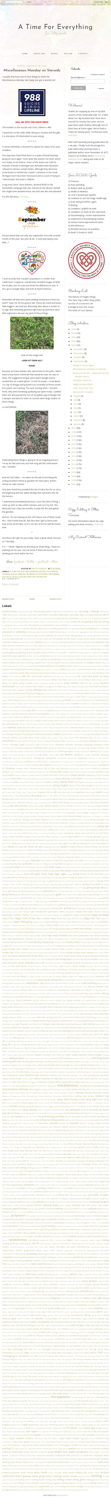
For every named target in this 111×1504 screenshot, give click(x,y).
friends (76, 874)
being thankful (71, 683)
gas (32, 881)
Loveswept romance (15, 1051)
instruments (43, 987)
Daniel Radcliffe (45, 785)
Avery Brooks (48, 663)
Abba (26, 625)
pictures (40, 1201)
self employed (51, 1291)
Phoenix (5, 1202)
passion (5, 1192)
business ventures (10, 714)
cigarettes (52, 748)
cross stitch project (47, 779)
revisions (28, 1260)
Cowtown (18, 772)
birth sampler (18, 690)
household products (53, 963)
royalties (21, 1271)
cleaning (37, 751)
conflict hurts (42, 762)
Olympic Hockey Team (46, 1175)
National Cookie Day (46, 1130)
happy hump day (58, 918)
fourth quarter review (38, 871)
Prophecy (59, 1226)
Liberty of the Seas (41, 1038)
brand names (54, 704)
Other (54, 561)
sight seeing (103, 1298)
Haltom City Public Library (88, 912)
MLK (88, 1089)
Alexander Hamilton (101, 635)
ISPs (46, 990)
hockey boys (48, 942)
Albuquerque (76, 635)
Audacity (71, 659)
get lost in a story (38, 884)
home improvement (21, 956)
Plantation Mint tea (81, 1205)
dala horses (40, 782)
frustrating (7, 877)
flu (34, 864)
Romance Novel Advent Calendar (23, 1267)
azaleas (90, 662)
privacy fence (34, 1223)
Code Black (42, 755)
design (89, 799)
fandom (64, 846)
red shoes (50, 1247)
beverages (48, 687)
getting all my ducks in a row (95, 884)
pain (35, 1188)
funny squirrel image (65, 877)
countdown (93, 765)
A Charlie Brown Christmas (66, 618)
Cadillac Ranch (82, 714)
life (68, 1037)
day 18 (67, 789)
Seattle (86, 1288)
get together (76, 884)
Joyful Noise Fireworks (52, 1007)
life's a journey (9, 1041)
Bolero (98, 693)
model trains (14, 1093)
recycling (29, 1247)
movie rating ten (79, 1103)
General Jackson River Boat (76, 881)
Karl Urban (64, 1010)
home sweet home (66, 956)
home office (38, 956)
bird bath (94, 686)
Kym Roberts (34, 1024)
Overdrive (10, 1188)
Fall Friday (101, 843)
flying (45, 864)
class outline (18, 751)
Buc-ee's (32, 710)
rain (39, 1236)
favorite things (102, 850)
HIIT (45, 939)
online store (85, 1178)
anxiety (57, 653)
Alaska (67, 635)
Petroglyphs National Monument (72, 1199)
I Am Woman (62, 969)
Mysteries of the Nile (85, 1120)
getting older (29, 888)
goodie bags (96, 898)
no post (22, 1161)
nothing (30, 1168)
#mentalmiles (68, 612)
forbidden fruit (98, 864)
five (91, 860)
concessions (7, 762)
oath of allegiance (27, 1171)
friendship (99, 874)
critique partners (78, 775)
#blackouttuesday (26, 612)
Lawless (85, 1028)
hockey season (51, 949)
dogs (86, 812)
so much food (40, 1308)
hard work (71, 922)
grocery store (31, 908)
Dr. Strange (24, 819)
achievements (78, 625)
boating (79, 693)
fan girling (47, 847)
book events (59, 697)
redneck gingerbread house (28, 1250)
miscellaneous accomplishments (94, 1086)
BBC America (32, 676)
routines (99, 1267)
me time (20, 1072)
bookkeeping (58, 700)
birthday (28, 690)
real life (35, 1243)
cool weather (45, 765)
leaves (102, 1031)
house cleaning (25, 962)
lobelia (43, 1045)
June (76, 404)
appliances (7, 656)
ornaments (29, 1184)
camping (5, 721)
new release (23, 1154)
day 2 (78, 789)
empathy (59, 833)
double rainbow (30, 816)
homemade (93, 956)
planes (22, 1205)
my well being (29, 1120)
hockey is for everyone (44, 946)
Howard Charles (34, 966)
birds (8, 690)
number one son (57, 1168)
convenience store (16, 765)
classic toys (28, 751)
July (76, 400)
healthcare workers (101, 929)
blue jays (46, 693)
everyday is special (59, 837)
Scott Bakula (43, 1284)
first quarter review (49, 860)
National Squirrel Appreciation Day (34, 1144)
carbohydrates (12, 724)
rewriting (52, 1261)
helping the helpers (101, 932)
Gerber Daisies (15, 884)
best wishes (20, 687)
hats (35, 929)
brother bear (54, 707)
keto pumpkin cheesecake (92, 1014)
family (11, 846)
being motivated (41, 683)
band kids (14, 673)
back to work (34, 666)
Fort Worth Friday (52, 867)
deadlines (80, 792)
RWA (28, 1274)
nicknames (51, 1157)
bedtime (32, 680)
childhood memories (44, 734)
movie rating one (45, 1103)
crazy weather (8, 775)
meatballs (53, 1072)
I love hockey (90, 969)
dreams (44, 819)
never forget (7, 1151)
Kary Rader (79, 1010)
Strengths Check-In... (82, 380)
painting (41, 1188)
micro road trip (91, 1079)
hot (39, 959)
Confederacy (18, 762)
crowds (73, 779)
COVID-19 (96, 768)
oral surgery (57, 1181)
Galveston (6, 881)
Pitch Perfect (84, 1202)
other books (40, 1185)
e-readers (72, 823)
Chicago (9, 734)
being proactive (56, 683)
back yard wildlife (57, 666)
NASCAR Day (64, 1123)
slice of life (42, 1305)
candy (44, 721)
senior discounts (102, 1291)
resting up (51, 1257)
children (57, 734)
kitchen (36, 1021)
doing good (93, 813)
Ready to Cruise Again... (84, 365)
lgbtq (24, 1038)
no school (50, 1161)
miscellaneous (67, 1085)
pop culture (39, 1212)
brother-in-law (66, 707)
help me (89, 932)
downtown (86, 816)
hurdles (90, 966)
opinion (38, 1181)
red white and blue (65, 1247)
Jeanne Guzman (98, 997)
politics (30, 1212)
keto (40, 1014)
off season (54, 1171)
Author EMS (97, 659)
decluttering (25, 796)
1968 (4, 615)
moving (21, 1106)
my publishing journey (51, 1116)
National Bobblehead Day (79, 1127)
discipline (21, 809)
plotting (59, 1208)
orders (77, 1181)
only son (5, 1181)
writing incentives (37, 577)
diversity (56, 809)
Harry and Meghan (38, 925)
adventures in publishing (14, 632)
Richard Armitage (68, 1261)
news (88, 1154)
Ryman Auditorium (39, 1274)
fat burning (55, 850)
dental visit (57, 799)
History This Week (25, 942)
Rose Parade (82, 1267)
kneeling (76, 1021)
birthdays (37, 690)
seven (76, 1295)
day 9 (35, 792)
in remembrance (88, 980)
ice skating (21, 976)
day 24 (106, 789)
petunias (95, 1199)
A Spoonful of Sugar (62, 622)
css (107, 779)
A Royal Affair (23, 622)
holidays (90, 952)
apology (80, 653)
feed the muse (35, 854)
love (44, 1048)
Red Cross (39, 1247)
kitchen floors (46, 1021)
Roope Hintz (71, 1267)
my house (84, 1113)
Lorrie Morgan (14, 1048)
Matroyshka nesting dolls (54, 1068)
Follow (68, 54)
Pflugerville (104, 1199)
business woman (27, 714)
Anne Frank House (81, 649)
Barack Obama (50, 673)
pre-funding (66, 1216)
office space (82, 1171)
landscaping (7, 1028)
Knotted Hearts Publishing (92, 1021)
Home (25, 54)
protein (67, 1226)
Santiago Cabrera (98, 1278)
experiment (90, 840)
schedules (6, 1284)
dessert (21, 802)
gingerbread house (35, 891)
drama (37, 819)
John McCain (71, 1004)
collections (79, 755)
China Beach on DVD (100, 734)
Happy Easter (8, 918)
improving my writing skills (49, 979)
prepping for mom (21, 1219)
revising (19, 1261)
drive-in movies (54, 820)
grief (17, 908)
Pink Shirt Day (64, 1202)
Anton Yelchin (48, 652)
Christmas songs (101, 744)
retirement (68, 1257)
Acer (70, 625)
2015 (74, 452)
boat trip (71, 693)
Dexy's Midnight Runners (80, 803)
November (79, 353)
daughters (90, 785)
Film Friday (52, 857)
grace (46, 901)
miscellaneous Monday (23, 574)
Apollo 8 (73, 652)
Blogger (94, 496)
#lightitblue (57, 612)
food (60, 863)
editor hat (65, 830)
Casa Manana (57, 724)
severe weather (85, 1295)
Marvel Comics (8, 1068)
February (78, 420)
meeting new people (100, 1072)
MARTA (77, 1065)
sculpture (62, 1284)
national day (60, 1130)
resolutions (7, 1257)
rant (30, 1240)
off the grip (63, 1171)
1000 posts (104, 612)
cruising (96, 778)
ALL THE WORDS (56, 639)
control (5, 765)
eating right (103, 826)
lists (75, 1041)
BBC (24, 676)
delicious (105, 796)
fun (13, 877)
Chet (4, 734)
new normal (13, 1154)
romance (5, 1267)
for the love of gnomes (81, 864)
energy (5, 837)
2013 (74, 460)
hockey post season (18, 949)
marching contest (72, 1062)
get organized (52, 884)
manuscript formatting (61, 1058)
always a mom (96, 639)
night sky (89, 1157)
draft (32, 820)
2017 (74, 444)
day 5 (15, 792)
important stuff (102, 976)
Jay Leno (79, 997)
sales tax (14, 1278)
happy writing (51, 922)
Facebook (19, 561)
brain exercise (30, 704)
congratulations (55, 762)
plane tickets (13, 1205)
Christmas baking (43, 741)
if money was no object (51, 976)
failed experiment (28, 843)
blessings (6, 693)
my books (93, 1109)
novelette (38, 1168)
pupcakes (57, 1233)
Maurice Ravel (103, 1068)
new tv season (55, 1154)
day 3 (4, 792)
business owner (89, 710)
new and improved (54, 1151)
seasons (78, 1288)
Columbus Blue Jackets (22, 758)
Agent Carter (55, 632)
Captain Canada (66, 721)
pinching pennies (52, 1202)
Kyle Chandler (22, 1024)
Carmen (29, 724)
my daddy (15, 1113)
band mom (24, 673)
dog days (71, 813)
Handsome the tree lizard (41, 915)
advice (38, 632)
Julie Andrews (99, 1007)
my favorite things (72, 1113)
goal (47, 895)
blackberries (74, 690)
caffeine (92, 714)
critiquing (91, 775)
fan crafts (19, 847)
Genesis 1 (92, 881)
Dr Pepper (96, 816)
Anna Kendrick (67, 649)
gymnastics (53, 912)
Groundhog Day (43, 908)
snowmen (30, 1308)
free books (66, 870)
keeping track (19, 1014)
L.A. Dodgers (45, 1024)
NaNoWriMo (43, 1123)
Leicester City (34, 1034)
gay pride (54, 881)
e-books (63, 823)
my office (33, 1117)
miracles (38, 1086)
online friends (62, 1178)
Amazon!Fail (25, 642)
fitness (86, 860)
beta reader (38, 686)
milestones (42, 1082)
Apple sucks (97, 653)
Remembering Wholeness (98, 1250)
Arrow (106, 656)
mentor (25, 1079)
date (83, 785)
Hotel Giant (104, 959)
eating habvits (79, 826)
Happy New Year (92, 918)
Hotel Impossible (9, 963)
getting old (18, 888)
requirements (60, 1254)
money (106, 1093)
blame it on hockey (92, 690)
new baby (67, 1151)
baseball (96, 673)
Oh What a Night (8, 1175)
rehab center (49, 1250)
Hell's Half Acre (74, 932)
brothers (77, 707)
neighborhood (57, 1147)
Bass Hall (104, 673)
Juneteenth (10, 1010)
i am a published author (46, 969)
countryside (74, 768)
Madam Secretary (43, 1055)
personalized (7, 1199)
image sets (72, 976)
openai (25, 1181)
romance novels (45, 1267)
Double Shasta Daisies (47, 816)
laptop (15, 1027)
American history (14, 646)
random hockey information (89, 1236)
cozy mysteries (29, 772)
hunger (82, 966)
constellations (80, 762)
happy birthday (100, 914)
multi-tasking (59, 1106)
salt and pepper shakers (30, 1278)
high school (41, 935)
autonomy (21, 663)
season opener (38, 1288)
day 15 (49, 789)
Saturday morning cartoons (29, 1281)
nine (95, 1157)
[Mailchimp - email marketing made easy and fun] (100, 89)
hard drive (62, 922)
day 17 (61, 789)
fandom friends (76, 847)
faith (70, 843)
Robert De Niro (13, 1264)
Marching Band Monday (32, 1062)
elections (94, 830)
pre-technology (78, 1216)
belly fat (84, 683)
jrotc (65, 1007)
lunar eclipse (86, 1051)
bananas (57, 669)
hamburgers (7, 915)
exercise (97, 836)
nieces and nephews (65, 1157)
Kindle (71, 1017)
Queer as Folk (21, 1236)
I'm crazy (76, 973)
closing (76, 751)
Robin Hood (37, 1264)
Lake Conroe (89, 1024)
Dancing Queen (88, 782)
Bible (60, 686)
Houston (95, 963)
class (107, 748)
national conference (28, 1130)
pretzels (70, 1219)
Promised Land (25, 1226)
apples (106, 652)
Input (18, 987)
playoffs (31, 1209)
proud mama (88, 1226)
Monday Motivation (93, 1093)
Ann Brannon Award (51, 649)
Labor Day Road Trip (83, 388)
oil (17, 1175)
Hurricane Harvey (101, 966)
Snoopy (15, 1308)
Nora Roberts (49, 1164)
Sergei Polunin (30, 1295)
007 (76, 612)
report (40, 1254)
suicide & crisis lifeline (14, 577)
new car (75, 1151)
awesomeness (77, 663)
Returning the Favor (89, 1257)
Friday (44, 874)
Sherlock (6, 1298)
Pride (76, 1219)
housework (86, 963)
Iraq (34, 990)
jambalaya (15, 997)
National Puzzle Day (60, 1140)
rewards (37, 1261)
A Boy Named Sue (46, 618)
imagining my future (86, 976)
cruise (79, 778)
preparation (7, 1219)
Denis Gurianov (21, 799)
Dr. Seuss (14, 819)
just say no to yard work (40, 1010)
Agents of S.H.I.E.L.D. (70, 632)
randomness (17, 1240)
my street (76, 1116)
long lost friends (73, 1045)
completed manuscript (66, 758)
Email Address (78, 77)
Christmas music (47, 745)
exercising (30, 840)
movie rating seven (62, 1103)
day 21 (89, 789)
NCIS (33, 1147)
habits (62, 912)
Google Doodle (26, 901)
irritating (40, 990)
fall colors (92, 843)
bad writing (15, 669)
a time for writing (19, 571)
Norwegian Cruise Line (92, 1164)
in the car (99, 980)
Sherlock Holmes (18, 1298)
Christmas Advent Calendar (25, 741)
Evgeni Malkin (74, 837)
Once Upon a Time (80, 1174)
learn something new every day (48, 1031)
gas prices (38, 881)
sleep (4, 1305)
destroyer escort (32, 803)
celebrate (11, 727)
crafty (65, 772)
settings (70, 1295)
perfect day (51, 1195)
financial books (73, 857)
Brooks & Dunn (41, 707)
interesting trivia (56, 987)
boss (85, 700)
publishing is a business (80, 1229)
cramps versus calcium (77, 772)
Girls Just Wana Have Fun (68, 891)
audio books (80, 659)
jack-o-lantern (95, 993)
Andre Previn (72, 646)
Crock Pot (6, 779)
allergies (80, 639)
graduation (54, 901)
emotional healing (48, 833)
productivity (59, 1223)
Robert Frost (25, 1264)
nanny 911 (33, 1123)
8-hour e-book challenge (16, 618)
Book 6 (14, 697)
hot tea (84, 959)
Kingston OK (28, 1021)
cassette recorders (81, 724)
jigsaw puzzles (74, 1000)
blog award (21, 693)
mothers (17, 1100)
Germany (26, 884)
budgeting (50, 710)
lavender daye (75, 1027)
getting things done (95, 887)
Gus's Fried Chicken (21, 912)
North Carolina (62, 1164)
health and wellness (83, 928)
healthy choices (9, 932)
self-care (60, 1291)
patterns (47, 1191)
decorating (36, 795)
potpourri (41, 574)
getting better (8, 888)
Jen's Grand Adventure (21, 1000)
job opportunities (89, 1000)
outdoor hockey (77, 1185)
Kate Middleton (90, 1010)
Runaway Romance (81, 1271)
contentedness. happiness (98, 762)
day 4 (9, 792)
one (90, 1175)
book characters (34, 697)
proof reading (48, 1226)
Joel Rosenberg (50, 1004)
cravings (91, 772)
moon (65, 1096)
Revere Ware (103, 1257)
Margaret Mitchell (18, 1065)
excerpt (89, 837)
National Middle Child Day (41, 1137)
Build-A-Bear (65, 710)
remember (68, 1250)
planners (38, 1205)
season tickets (52, 1288)
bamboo (49, 669)
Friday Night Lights (57, 874)
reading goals (25, 1243)
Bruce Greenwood (89, 707)
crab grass (40, 772)
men (85, 1075)
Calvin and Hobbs (89, 717)
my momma (16, 1116)
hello (83, 932)
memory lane (56, 1075)
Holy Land (99, 953)
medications (71, 1072)
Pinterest (74, 1202)
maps (73, 1058)
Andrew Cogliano (85, 646)
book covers (47, 697)
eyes (107, 840)
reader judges (95, 1240)
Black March (63, 690)
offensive (72, 1171)
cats (101, 724)
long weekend (86, 1044)
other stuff (50, 1185)
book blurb (22, 697)
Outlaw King (99, 1185)
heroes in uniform (15, 935)
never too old (39, 1151)
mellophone (12, 1075)
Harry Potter (53, 925)
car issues (77, 721)
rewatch (44, 1261)
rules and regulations (64, 1271)
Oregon (84, 1181)
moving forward (32, 1106)
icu (28, 976)
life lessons (103, 1038)
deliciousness (8, 799)
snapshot (105, 1305)
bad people (92, 666)
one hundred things (101, 1175)
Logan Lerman (53, 1045)
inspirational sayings (29, 987)
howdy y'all (47, 966)
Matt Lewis (79, 1068)
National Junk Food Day (58, 1134)
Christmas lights (17, 744)
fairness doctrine (51, 843)
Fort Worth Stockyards (99, 867)
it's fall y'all (87, 990)
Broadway (30, 707)
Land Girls (105, 1024)
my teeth (92, 1116)
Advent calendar (30, 628)
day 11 (26, 789)
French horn (103, 871)
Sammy (44, 1278)
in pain (78, 980)
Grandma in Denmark (27, 905)
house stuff (39, 963)
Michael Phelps (70, 1079)
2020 (74, 432)
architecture (45, 656)
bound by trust (102, 700)
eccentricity (29, 830)
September (53, 574)
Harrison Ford (24, 925)
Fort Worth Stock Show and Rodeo (75, 867)
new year (67, 1154)
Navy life (27, 1147)
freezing (94, 871)
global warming (32, 895)
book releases (14, 700)
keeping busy (7, 1014)
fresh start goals (32, 874)
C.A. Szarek (71, 714)
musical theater (58, 1110)
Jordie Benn (28, 1007)
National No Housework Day (64, 1137)
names (25, 1123)
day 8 (30, 792)
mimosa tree (90, 1082)
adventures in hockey (98, 628)
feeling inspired (102, 854)
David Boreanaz (102, 785)
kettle (19, 1017)
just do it (26, 1010)
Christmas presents (64, 744)
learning (66, 1031)
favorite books (76, 850)
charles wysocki (61, 731)
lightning (20, 1041)
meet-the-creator (83, 1072)
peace (71, 1192)
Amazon (15, 642)
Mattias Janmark (90, 1068)
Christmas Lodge (32, 745)
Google (16, 901)
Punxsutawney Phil (44, 1233)
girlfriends (48, 891)
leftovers (12, 1034)
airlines (42, 635)
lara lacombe (24, 1027)
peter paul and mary (36, 1199)
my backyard (72, 1109)
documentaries (12, 813)
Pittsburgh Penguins (99, 1201)
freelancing (85, 871)
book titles (48, 700)
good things (85, 898)
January (77, 424)
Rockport (80, 1264)
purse (64, 1233)
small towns (65, 1305)
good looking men (51, 898)
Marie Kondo (44, 1065)
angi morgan (30, 649)
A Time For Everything (55, 27)
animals (39, 649)
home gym (6, 956)
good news (63, 898)
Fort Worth (14, 867)
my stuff (84, 1116)
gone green (83, 894)
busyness (45, 713)
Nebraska (40, 1147)
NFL (18, 1157)
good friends (27, 898)
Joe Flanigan (15, 1004)
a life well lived (85, 618)
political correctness (17, 1212)
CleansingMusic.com (50, 751)
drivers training (83, 820)
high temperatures (16, 939)
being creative (25, 683)
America (39, 642)
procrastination (46, 1223)
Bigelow (75, 687)
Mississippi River (58, 1089)
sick (81, 1298)
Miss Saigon (34, 1089)
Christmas (8, 740)
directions (78, 806)
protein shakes (77, 1226)
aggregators (85, 632)
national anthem (60, 1127)
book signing (38, 700)
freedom (75, 871)
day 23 (100, 789)
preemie (89, 1216)
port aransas (58, 1212)
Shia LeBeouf (31, 1298)
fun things (20, 877)
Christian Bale (86, 738)
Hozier (55, 966)
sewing (95, 1295)
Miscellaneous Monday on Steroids (89, 369)
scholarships (17, 1284)
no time (59, 1161)
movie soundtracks (95, 1103)
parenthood (89, 1188)
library (52, 1038)
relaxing (59, 1250)
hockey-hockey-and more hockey (51, 953)
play (100, 1205)
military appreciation (64, 1082)
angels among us (16, 649)
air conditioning (24, 635)
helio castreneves (60, 932)
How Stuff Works (19, 966)
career (22, 724)
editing (51, 830)
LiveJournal (104, 1041)
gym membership (39, 912)
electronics (104, 830)
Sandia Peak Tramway (81, 1278)
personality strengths (98, 1195)
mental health (15, 1079)
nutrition (79, 1168)
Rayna (70, 1240)
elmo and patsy (15, 833)
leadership (29, 1031)
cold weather (66, 754)
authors (12, 663)
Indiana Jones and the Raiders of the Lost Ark (62, 983)
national (28, 1127)
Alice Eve (6, 639)
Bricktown (104, 704)
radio (35, 1236)
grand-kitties (89, 901)
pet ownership (20, 1198)
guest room (98, 908)
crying (103, 779)
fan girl (38, 846)
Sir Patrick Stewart (72, 1302)
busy (38, 714)
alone (86, 639)
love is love (65, 1048)
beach (4, 680)
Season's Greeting (66, 1288)
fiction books (19, 857)
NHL (22, 1157)
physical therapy (29, 1202)
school (26, 1284)
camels (99, 717)
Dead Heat (61, 792)
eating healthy (91, 826)
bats (11, 676)
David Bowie (7, 789)
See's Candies (20, 1291)
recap (106, 1243)
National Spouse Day (10, 1144)
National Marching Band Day (17, 1137)
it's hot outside (18, 993)
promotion (36, 1226)
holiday (69, 952)
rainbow (45, 1236)
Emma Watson (34, 833)
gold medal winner (70, 895)
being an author (10, 683)
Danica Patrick (22, 785)
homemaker (103, 956)
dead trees (70, 792)
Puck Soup (96, 1229)
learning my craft (77, 1031)
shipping (41, 1298)
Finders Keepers (102, 857)
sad (50, 1274)
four (19, 871)
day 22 (94, 789)
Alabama (49, 635)
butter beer (55, 714)
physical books (15, 1202)
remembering (80, 1250)
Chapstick (35, 731)
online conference (47, 1178)
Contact (83, 54)
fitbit (81, 860)
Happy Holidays (43, 918)
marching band (100, 1058)
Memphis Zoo (77, 1075)
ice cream (104, 973)
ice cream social (9, 976)
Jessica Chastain (55, 1000)
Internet (91, 987)
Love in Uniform (53, 1048)
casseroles (68, 724)
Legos (25, 1034)
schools (34, 1284)
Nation (21, 1127)
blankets (105, 690)
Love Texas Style (96, 1048)
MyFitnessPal (70, 1120)
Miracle (32, 1086)
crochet (105, 775)
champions (13, 731)
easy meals (63, 826)
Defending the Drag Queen (78, 796)
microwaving (103, 1079)
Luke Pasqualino (74, 1051)
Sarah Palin (12, 1281)
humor (75, 966)
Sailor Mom (98, 1274)
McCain (9, 1072)
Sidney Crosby (90, 1298)
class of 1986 (7, 751)
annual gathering (9, 652)
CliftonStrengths (66, 751)
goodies (105, 898)
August (77, 396)
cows (12, 772)
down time (62, 816)
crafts (59, 771)
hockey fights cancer (100, 942)
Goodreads (7, 901)
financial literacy (87, 857)
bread (62, 704)
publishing (45, 1229)
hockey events (73, 942)
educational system (77, 830)
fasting (46, 850)
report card (49, 1254)
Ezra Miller (6, 843)
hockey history (18, 946)
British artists (7, 707)
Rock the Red (58, 1264)
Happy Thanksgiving (22, 921)
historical (80, 939)
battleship (18, 676)
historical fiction (92, 939)
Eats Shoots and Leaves (12, 830)
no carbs (102, 1157)
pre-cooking (55, 1216)
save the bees (61, 1281)
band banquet (72, 669)
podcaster (84, 1209)
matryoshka (69, 1068)
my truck (11, 1120)
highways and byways (34, 939)
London (62, 1045)
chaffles (5, 731)
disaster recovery (9, 809)
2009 (74, 476)
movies (13, 1106)
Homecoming (81, 956)
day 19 (72, 789)
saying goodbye (89, 1281)
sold (68, 1308)
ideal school (35, 976)
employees (69, 833)
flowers (28, 863)
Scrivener (53, 1284)
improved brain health (11, 980)
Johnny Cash (93, 1004)
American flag (89, 642)
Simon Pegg (27, 1302)
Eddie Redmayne (41, 830)
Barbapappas (63, 673)
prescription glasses (39, 1219)
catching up (94, 724)
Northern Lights (74, 1164)
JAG (103, 993)
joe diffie (101, 1000)
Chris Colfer (53, 738)
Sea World (79, 1284)
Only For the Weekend (100, 1178)
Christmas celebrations (90, 741)
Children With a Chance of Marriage (75, 734)
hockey (37, 942)
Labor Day (55, 1024)
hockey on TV (73, 946)
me (14, 1072)
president (62, 1219)
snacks (98, 1305)
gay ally (46, 881)
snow (22, 1308)
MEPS (31, 1079)
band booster (85, 669)
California (51, 571)
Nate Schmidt (103, 1123)
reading (105, 1240)
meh (4, 1075)
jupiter (19, 1010)
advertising (31, 632)
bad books (83, 666)
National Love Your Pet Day (79, 1134)
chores (43, 738)
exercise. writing (18, 840)
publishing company (59, 1229)
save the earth (74, 1281)
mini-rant (11, 1086)
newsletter (95, 1154)
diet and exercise (18, 806)
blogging (38, 693)
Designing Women (9, 803)
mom (51, 1093)
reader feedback (81, 1240)
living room (16, 1045)
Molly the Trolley (40, 1093)
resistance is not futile (99, 1254)
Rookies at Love (59, 1267)
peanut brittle (15, 1195)
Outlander (89, 1185)
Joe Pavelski (25, 1004)
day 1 (16, 789)
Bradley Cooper (16, 704)
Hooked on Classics (29, 959)
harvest (23, 929)
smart (73, 1305)
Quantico (105, 1233)
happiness (68, 915)
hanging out (58, 915)
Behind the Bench (75, 680)
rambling (65, 1236)
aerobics (45, 632)
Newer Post (8, 599)
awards (57, 663)
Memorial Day (32, 1075)
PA (16, 1188)
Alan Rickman (59, 635)
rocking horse (70, 1264)
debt (17, 796)
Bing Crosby (84, 687)
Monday (80, 1092)
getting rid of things (77, 888)
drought (100, 819)
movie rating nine (30, 1103)
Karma (71, 1010)
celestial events (77, 727)
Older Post (56, 599)
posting (92, 1212)
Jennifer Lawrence (40, 1000)
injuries (100, 983)
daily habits (24, 782)
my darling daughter (28, 1113)
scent (107, 1281)
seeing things (38, 1291)
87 (28, 618)
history (14, 942)
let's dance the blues (99, 1034)
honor (11, 959)
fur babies (79, 877)
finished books (9, 860)
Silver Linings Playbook (11, 1302)
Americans (38, 646)
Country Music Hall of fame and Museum (49, 768)
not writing (21, 1167)
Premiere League (101, 1216)
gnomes (42, 895)
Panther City (61, 1188)
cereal (97, 727)
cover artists (85, 768)
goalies (52, 895)
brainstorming (42, 704)
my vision (19, 1120)
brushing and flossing (18, 710)
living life (6, 1044)
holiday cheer (79, 952)
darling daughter (60, 785)
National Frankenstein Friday (78, 1130)
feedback (46, 854)
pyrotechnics (95, 1233)
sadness (73, 1274)
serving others (59, 1295)
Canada (6, 574)
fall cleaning (81, 843)
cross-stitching (63, 778)
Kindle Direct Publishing (85, 1017)
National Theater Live (92, 1144)
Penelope (40, 1195)
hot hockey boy (48, 959)
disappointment (102, 806)
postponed (101, 1212)
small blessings (54, 1305)
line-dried (28, 1041)
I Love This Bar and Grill (33, 973)
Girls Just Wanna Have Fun (88, 891)
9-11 (36, 618)
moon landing (75, 1096)
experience (79, 840)
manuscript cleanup (42, 1058)
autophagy (30, 663)
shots (62, 1298)
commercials (39, 758)
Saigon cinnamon (85, 1274)
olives (34, 1175)
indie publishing (89, 983)
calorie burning (53, 717)
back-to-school (72, 666)
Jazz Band (87, 997)
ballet (42, 669)
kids (39, 1017)
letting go (17, 1038)
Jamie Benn (46, 997)
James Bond (24, 997)
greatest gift (92, 905)
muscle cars (75, 1106)
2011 (74, 468)
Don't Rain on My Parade (12, 816)
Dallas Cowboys (53, 782)
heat (32, 932)
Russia (92, 1271)
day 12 (32, 789)
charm (71, 731)
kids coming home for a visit (54, 1017)
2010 (74, 472)
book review (27, 700)
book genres (70, 697)
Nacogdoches (16, 1123)
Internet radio (102, 987)
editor (57, 830)
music (96, 1106)
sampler (51, 1278)
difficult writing (51, 806)
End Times (104, 833)
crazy (106, 772)
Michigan (80, 1079)
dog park (79, 813)
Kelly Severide (31, 1014)
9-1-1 (32, 618)
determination (46, 803)
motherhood (7, 1099)
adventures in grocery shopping (73, 628)
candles (38, 721)
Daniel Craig (34, 785)
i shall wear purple (63, 973)
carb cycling (99, 721)
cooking (35, 765)
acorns (87, 625)
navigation (18, 1147)
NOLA (14, 1164)
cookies (28, 765)
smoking (90, 1305)
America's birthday (51, 642)
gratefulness (53, 905)
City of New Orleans (95, 748)
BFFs (55, 687)
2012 (74, 464)
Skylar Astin (104, 1302)
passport (12, 1192)
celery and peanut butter (59, 728)
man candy (29, 1058)
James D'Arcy (35, 997)
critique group (63, 775)
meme (21, 1075)
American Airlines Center (70, 642)
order (71, 1181)
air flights (35, 635)
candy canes (53, 721)
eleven (5, 833)
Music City (104, 1106)
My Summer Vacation (83, 392)
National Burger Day (100, 1127)
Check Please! (93, 731)
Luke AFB (63, 1051)
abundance (34, 625)
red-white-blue (83, 1247)
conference (30, 762)
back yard (44, 666)
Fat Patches (65, 850)
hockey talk (7, 952)
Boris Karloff (77, 700)
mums (67, 1106)
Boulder (91, 700)
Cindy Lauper (71, 748)
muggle (50, 1106)
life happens (76, 1038)
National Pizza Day (26, 1140)
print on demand (20, 1223)
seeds (29, 1291)
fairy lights (63, 843)
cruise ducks (88, 779)
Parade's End (78, 1188)
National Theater (74, 1144)
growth (78, 908)
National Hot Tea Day (39, 1134)
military (51, 1082)
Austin (89, 659)
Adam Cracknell (102, 625)
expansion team (52, 840)
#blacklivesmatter (10, 611)
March (77, 416)
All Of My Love (30, 639)
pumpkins (31, 1233)
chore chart (34, 738)
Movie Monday (71, 1099)
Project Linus (96, 1223)
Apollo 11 (65, 652)
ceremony (104, 728)
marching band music (53, 1062)
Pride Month (84, 1219)
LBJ (11, 1031)
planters (94, 1205)
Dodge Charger (40, 813)
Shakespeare (103, 1295)
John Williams (82, 1004)
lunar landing (98, 1051)
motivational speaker (48, 1100)
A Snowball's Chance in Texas (41, 622)
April (76, 412)
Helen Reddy (48, 932)
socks (63, 1308)
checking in (104, 731)
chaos (28, 731)
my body (84, 1110)
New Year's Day (79, 1154)
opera (31, 1181)
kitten (70, 1021)
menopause (93, 1075)
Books (54, 54)
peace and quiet (81, 1192)
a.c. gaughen (7, 625)
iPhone (24, 990)
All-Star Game (70, 639)
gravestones (72, 905)
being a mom (90, 680)
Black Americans (50, 690)
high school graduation (78, 935)
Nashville (74, 1123)
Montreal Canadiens (53, 1096)
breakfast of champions (90, 704)
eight (88, 830)
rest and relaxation (26, 1257)
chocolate (23, 738)
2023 (74, 341)
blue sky (54, 693)
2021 (74, 428)
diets (41, 806)
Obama (38, 1171)
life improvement (90, 1038)
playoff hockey (20, 1208)
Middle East (7, 1082)
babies (98, 663)
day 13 (38, 789)
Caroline (46, 724)
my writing (41, 1120)
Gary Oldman (25, 881)
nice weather (40, 1157)
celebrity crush (41, 728)
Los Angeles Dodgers (29, 1048)
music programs (44, 1110)
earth (101, 823)
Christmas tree (40, 748)
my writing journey (56, 1120)
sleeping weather (24, 1305)
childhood (29, 734)
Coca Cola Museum (17, 755)
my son (67, 1116)
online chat (22, 1178)
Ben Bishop (94, 683)
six (98, 1302)
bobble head (89, 693)
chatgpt (84, 731)
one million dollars (10, 1178)
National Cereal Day (10, 1130)
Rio (76, 1261)
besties (29, 686)
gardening (15, 881)
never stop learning (23, 1151)
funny (53, 878)
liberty (29, 1038)
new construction (87, 1151)
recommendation (17, 1247)
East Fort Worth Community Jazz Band (21, 826)
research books (82, 1254)
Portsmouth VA (71, 1212)
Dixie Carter (65, 809)
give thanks (104, 891)
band (63, 669)
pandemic (50, 1188)
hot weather (93, 959)
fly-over (39, 864)
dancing (78, 782)
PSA (96, 1226)
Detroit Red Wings (61, 802)
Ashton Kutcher (15, 659)
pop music (48, 1212)
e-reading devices (83, 823)
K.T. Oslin (55, 1010)
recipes (5, 1247)
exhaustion (40, 840)
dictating (5, 806)
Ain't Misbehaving (97, 632)
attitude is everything (49, 659)
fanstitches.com (21, 850)
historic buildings (55, 939)
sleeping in (12, 1305)
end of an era (92, 833)
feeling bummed (76, 854)
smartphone (81, 1305)
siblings (76, 1298)
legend (20, 1034)
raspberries (44, 1240)
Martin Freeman (88, 1065)
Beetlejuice (46, 680)
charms (77, 731)
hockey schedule (36, 949)
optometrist (46, 1181)
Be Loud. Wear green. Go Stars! (93, 676)
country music (22, 768)
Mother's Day (102, 1096)
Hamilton (18, 915)
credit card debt (50, 775)
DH (92, 802)
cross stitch (16, 778)
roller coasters (91, 1264)
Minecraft (100, 1082)
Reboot (68, 1244)
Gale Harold (98, 878)
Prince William (96, 1219)
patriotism (38, 1191)
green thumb (103, 905)
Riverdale (82, 1261)
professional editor (73, 1223)
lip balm (69, 1041)
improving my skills (29, 980)
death (99, 792)
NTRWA (46, 1168)
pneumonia (68, 1209)
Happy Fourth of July (25, 918)
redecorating (8, 1250)
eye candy (100, 840)
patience (20, 1192)
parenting (99, 1188)
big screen (67, 687)
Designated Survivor (100, 799)
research (71, 1254)
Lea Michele (18, 1031)
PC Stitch (65, 1192)
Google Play (38, 901)
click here (72, 135)
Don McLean (104, 813)
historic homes (69, 939)
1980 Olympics (13, 615)
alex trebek (87, 635)
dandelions (11, 785)
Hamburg (105, 912)
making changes (95, 1055)
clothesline (84, 751)
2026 (74, 329)
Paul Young (56, 1192)
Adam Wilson (7, 629)
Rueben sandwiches (47, 1271)
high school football (57, 935)
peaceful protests (96, 1192)
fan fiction (29, 846)
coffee (51, 755)
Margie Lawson (32, 1065)
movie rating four (13, 1103)
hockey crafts (60, 942)
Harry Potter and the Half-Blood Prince (76, 925)
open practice (16, 1181)
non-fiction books (24, 1164)
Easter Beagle (42, 826)
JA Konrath (75, 993)
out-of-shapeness (63, 1185)
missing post (46, 1089)
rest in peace (41, 1257)
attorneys (63, 659)
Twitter (31, 561)
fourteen (25, 871)
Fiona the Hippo (23, 860)
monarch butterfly (67, 1093)
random (73, 1236)
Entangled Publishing (31, 837)
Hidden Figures (29, 935)
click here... (24, 196)
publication (104, 1226)
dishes (49, 809)
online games (74, 1178)
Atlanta (25, 659)
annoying (105, 649)
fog (55, 864)
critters (99, 775)
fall (74, 843)
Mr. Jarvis (43, 1106)
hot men (76, 959)
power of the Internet (40, 1216)
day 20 (83, 789)
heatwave (38, 932)
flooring (21, 864)
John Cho (61, 1004)
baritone (72, 673)
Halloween (70, 912)
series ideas (47, 1295)
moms (56, 1093)
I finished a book (76, 969)
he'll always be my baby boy (61, 929)
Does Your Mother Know (57, 813)
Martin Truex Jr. (102, 1065)
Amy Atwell (48, 646)
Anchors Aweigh (59, 646)
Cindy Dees (61, 748)
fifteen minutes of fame (36, 857)
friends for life (87, 874)
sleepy (34, 1305)
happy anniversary (82, 915)
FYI (91, 878)
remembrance (8, 1254)
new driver (100, 1151)
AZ (85, 663)
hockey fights (86, 942)
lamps (97, 1024)
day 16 (55, 789)
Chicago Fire (19, 734)
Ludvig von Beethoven (49, 1051)
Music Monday (30, 1109)
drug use (14, 823)
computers (82, 758)
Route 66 (91, 1267)
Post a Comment (10, 584)
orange (66, 1181)
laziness (6, 1031)
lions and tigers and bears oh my (52, 1041)
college (87, 755)
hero (4, 935)
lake (80, 1024)
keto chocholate (49, 1014)
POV (28, 1216)
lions (35, 1041)
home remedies (50, 956)
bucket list (41, 710)
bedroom (24, 680)
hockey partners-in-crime (91, 946)
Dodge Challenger (26, 813)
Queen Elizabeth (8, 1236)
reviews (12, 1261)
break (68, 704)
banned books (37, 571)
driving (94, 819)
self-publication (87, 1291)
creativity (38, 775)
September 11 (17, 1295)
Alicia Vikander (16, 639)
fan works (56, 847)
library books (61, 1038)
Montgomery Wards (35, 1096)
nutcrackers (70, 1168)
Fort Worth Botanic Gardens (31, 867)
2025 (74, 333)
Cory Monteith (81, 765)
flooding (13, 864)
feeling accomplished (59, 854)
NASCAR (54, 1123)
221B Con (98, 615)
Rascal (36, 1240)
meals (27, 1072)
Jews (64, 1000)
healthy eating (23, 932)
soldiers (74, 1308)
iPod (30, 990)
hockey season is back (69, 949)
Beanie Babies (14, 680)
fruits (107, 874)
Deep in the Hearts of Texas (54, 796)
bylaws (63, 714)
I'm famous (92, 973)
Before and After (59, 680)
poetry (106, 1209)
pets (89, 1198)
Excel (83, 837)
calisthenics (28, 717)
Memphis (66, 1075)
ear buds (95, 823)
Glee (23, 894)
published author (9, 1230)
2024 (74, 337)
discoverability (41, 809)
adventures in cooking (48, 628)
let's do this (7, 1038)
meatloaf (61, 1072)
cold (57, 755)
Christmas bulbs (58, 741)
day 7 (25, 792)
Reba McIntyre (46, 1244)
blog (13, 693)
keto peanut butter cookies (68, 1014)
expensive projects (67, 840)
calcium (99, 714)
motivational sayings (30, 1100)
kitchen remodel (60, 1021)
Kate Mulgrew (103, 1010)
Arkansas (70, 656)
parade (69, 1188)
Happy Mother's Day (74, 918)
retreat (76, 1257)
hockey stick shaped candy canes (95, 949)
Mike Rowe (17, 1082)
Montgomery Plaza (18, 1096)
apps (15, 656)
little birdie (83, 1041)
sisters (93, 1301)
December (79, 349)
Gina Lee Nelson (19, 891)
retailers (60, 1257)
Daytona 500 (43, 792)
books (67, 700)
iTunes (67, 993)
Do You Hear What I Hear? (91, 809)
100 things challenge (89, 611)
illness (65, 976)
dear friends (91, 792)
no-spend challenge (95, 1161)
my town (101, 1116)
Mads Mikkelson (58, 1055)
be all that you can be (61, 676)
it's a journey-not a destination (68, 990)
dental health (33, 799)
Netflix (96, 1147)
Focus (51, 864)
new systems (43, 1154)
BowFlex (5, 704)
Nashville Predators (88, 1123)
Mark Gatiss (56, 1065)
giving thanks (8, 894)
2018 (74, 440)
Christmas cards (72, 741)
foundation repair (9, 871)
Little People (93, 1041)
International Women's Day (75, 987)
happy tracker (38, 922)
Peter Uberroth (52, 1199)
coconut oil (31, 755)
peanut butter (28, 1195)
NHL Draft (29, 1157)
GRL (22, 908)
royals (14, 1271)
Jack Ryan (84, 993)
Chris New (63, 738)
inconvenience (19, 983)
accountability (62, 625)
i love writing (49, 973)
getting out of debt (60, 888)
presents (53, 1219)
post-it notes (83, 1212)
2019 (74, 436)
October (78, 357)
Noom (40, 1164)
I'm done (83, 973)
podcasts (92, 1208)
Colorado (96, 755)
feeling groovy (90, 854)
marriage (66, 1065)
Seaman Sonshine (10, 1288)
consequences (68, 762)
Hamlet (26, 915)
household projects (72, 963)
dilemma (62, 806)
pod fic (76, 1209)
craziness (99, 772)
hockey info (30, 946)
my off (26, 1117)
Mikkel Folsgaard (30, 1082)
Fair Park (39, 843)
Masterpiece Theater (34, 1068)
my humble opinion (98, 1113)
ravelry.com (61, 1240)
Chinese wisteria (10, 738)
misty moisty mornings (76, 1089)
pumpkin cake (20, 1233)
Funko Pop (45, 877)
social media (54, 1308)
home (106, 952)
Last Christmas (56, 1028)
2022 (74, 345)
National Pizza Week (43, 1140)
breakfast (75, 703)
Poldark (5, 1212)
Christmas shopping (83, 744)
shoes (47, 1298)
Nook (35, 1164)
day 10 (21, 789)
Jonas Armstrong (15, 1007)
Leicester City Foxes (49, 1034)
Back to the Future (20, 666)
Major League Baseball (76, 1055)
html (61, 966)
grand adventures (75, 901)
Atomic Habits (34, 659)
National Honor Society (21, 1134)
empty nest (80, 833)
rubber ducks (32, 1271)
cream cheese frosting (24, 775)
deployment (81, 799)
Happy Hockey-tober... (83, 384)
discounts (30, 809)
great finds (82, 905)
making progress (17, 1058)
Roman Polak (103, 1264)
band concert (98, 669)
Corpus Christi (69, 765)
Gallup (106, 877)
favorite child (89, 850)
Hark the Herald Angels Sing (87, 922)
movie (60, 1099)
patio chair (28, 1192)
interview (6, 990)
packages (22, 1188)
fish (76, 860)
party (106, 1188)
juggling (78, 1007)
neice (48, 1147)
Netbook (88, 1147)
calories (78, 717)
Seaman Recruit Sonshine (97, 1284)
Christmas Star (8, 748)
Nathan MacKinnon (10, 1127)
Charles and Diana (47, 731)
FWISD (86, 878)
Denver (72, 799)
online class (33, 1178)
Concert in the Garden (98, 758)
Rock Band (47, 1264)
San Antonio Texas (63, 1278)
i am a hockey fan (27, 969)
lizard (37, 1044)
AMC (32, 642)
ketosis (13, 1017)
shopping (54, 1298)
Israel (50, 990)
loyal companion (32, 1051)
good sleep (74, 898)
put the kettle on (75, 1233)
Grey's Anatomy (8, 908)
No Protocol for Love (36, 1161)
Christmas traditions (24, 748)
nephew (80, 1147)
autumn (38, 663)
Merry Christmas (42, 1078)
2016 (74, 448)
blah (82, 690)
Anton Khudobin (34, 652)
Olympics (60, 1174)
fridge (69, 874)
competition (51, 758)
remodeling (31, 1253)
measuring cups (36, 1072)
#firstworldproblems (43, 611)
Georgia (5, 884)
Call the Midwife (40, 717)
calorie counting (67, 717)
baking (37, 669)
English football (16, 837)
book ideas (81, 697)
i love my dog (102, 969)
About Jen (39, 54)
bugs (57, 710)
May (76, 408)
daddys (16, 782)
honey (5, 959)
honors (17, 959)
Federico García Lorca (19, 854)
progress (86, 1223)
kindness (100, 1017)
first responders (66, 860)
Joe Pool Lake (37, 1004)
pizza (4, 1205)
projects (14, 1226)
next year (12, 1157)
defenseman (96, 796)
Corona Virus (57, 765)
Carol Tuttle (38, 724)
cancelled (20, 721)
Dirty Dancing (88, 806)
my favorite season (55, 1113)
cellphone (89, 728)
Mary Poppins (20, 1068)
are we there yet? (58, 656)
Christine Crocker (101, 738)
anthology (22, 652)
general (61, 881)
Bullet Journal (76, 710)
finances (61, 857)
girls (55, 891)
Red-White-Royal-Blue (100, 1247)
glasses (18, 895)
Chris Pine (74, 738)
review (5, 1261)
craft (47, 772)
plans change (65, 1205)
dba (51, 792)
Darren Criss (75, 785)
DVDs (58, 823)
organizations (93, 1181)
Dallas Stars (67, 781)
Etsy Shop (45, 837)
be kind (74, 676)
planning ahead (50, 1205)
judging (70, 1007)
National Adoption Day (42, 1127)
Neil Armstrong (70, 1147)
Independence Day (35, 983)
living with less (28, 1044)
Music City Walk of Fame (12, 1110)
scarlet (101, 1281)
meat (46, 1072)
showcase (68, 1298)
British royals (20, 707)
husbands (15, 970)
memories (44, 1075)
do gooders (75, 809)
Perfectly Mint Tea (65, 1195)
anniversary (95, 649)
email (24, 833)
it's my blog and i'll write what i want (40, 993)
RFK (58, 1261)
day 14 (44, 789)
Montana (5, 1096)
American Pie (27, 646)
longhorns (98, 1045)
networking (104, 1147)
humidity (67, 966)
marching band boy (11, 1061)
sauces (52, 1281)
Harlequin (104, 922)
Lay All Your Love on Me (99, 1028)
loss (40, 1048)
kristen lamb (10, 1024)
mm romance (96, 1089)
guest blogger (87, 908)
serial (39, 1295)
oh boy (91, 1171)
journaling (38, 1007)
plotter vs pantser (47, 1209)
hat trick (29, 929)
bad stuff (101, 666)
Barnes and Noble (84, 673)
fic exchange (7, 857)
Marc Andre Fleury (83, 1058)
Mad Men (30, 1055)
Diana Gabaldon (101, 802)
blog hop (30, 693)
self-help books (72, 1291)
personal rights (80, 1195)
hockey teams (20, 953)
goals (59, 894)
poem (100, 1209)
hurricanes (6, 970)
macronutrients (19, 1055)
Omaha (68, 1174)
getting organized (43, 888)
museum (89, 1106)
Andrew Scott (97, 646)
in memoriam (69, 980)
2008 (74, 480)
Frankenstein (54, 871)
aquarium (22, 656)
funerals (37, 878)
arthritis (5, 659)
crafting (52, 772)
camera (106, 717)
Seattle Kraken (96, 1288)
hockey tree (32, 953)
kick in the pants (29, 1017)
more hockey (88, 1096)
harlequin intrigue (9, 925)
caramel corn (87, 721)
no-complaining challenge (74, 1161)
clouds (100, 751)
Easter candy (53, 826)
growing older (57, 908)
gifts (10, 891)
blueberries (63, 693)
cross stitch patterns (30, 779)
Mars (72, 1065)
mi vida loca (57, 1078)
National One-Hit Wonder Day (89, 1137)
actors (93, 625)
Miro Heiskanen (49, 1086)
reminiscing (20, 1254)
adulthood (18, 629)
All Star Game (42, 639)
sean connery (24, 1288)
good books (15, 898)
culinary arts (7, 782)
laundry (65, 1027)
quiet (30, 1236)
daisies (32, 782)
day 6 (20, 792)
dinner (70, 806)
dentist (65, 799)
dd (55, 792)
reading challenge (10, 1243)
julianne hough (87, 1007)
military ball (79, 1082)
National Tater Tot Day (57, 1144)
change (22, 731)
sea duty (70, 1284)
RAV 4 (52, 1240)
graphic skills (42, 905)
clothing (93, 751)
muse (83, 1106)
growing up (69, 908)
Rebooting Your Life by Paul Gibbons (87, 1244)
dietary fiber (33, 806)
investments (15, 990)
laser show (45, 1028)
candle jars (29, 721)
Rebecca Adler (58, 1244)
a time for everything (81, 621)
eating (71, 826)
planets (30, 1205)
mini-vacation (22, 1086)
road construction (95, 1261)
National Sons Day (100, 1140)
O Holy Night (88, 1168)
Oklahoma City (25, 1174)
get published (64, 884)
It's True (60, 993)
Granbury (64, 901)
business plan (102, 710)
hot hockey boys (64, 959)
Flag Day (97, 860)
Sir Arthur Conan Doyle (54, 1302)
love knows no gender (80, 1048)
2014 (74, 456)
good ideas (38, 898)
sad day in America (60, 1274)
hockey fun (7, 946)
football (66, 864)
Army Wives (98, 656)
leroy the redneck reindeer (69, 1034)
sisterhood (84, 1302)
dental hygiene (46, 799)
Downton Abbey (74, 816)
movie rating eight (88, 1099)
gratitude (63, 905)
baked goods (27, 669)
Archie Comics (33, 656)
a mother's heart (99, 618)
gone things (94, 894)
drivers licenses (69, 819)
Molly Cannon (26, 1093)
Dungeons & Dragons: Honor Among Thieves (36, 823)
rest (15, 1257)
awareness (65, 663)
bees (39, 680)
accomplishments (47, 625)
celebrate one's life (26, 727)
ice (98, 973)
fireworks (35, 860)
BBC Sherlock (45, 676)
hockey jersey (61, 946)
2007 (74, 484)
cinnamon (82, 748)
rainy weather (55, 1236)
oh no (106, 1171)
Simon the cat (38, 1302)
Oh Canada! (98, 1171)
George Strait (103, 881)
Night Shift (80, 1157)
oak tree (15, 1171)
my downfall (42, 1113)
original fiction (16, 1185)
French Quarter (8, 874)
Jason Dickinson (57, 997)
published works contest (28, 1229)
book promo (92, 697)
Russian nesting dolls (16, 1274)
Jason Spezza (70, 997)
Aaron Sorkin (18, 625)
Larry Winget (35, 1028)
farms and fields (35, 850)
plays (37, 1209)
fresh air (19, 874)
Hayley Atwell (42, 929)
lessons (85, 1034)
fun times (29, 877)
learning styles (92, 1031)
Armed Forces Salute (83, 656)
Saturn (45, 1281)
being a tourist (102, 680)
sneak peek (7, 1308)
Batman (5, 676)
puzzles (86, 1233)
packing (30, 1188)
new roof (33, 1154)
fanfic (11, 850)
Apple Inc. (88, 653)
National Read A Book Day (81, 1140)
